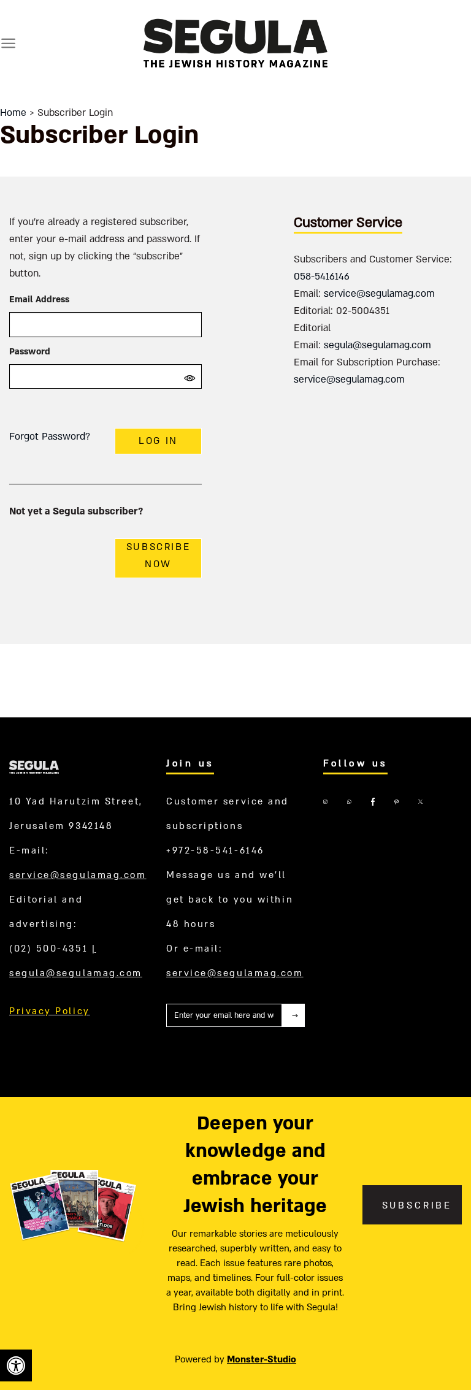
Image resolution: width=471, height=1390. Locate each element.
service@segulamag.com (379, 293)
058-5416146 (322, 276)
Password (29, 351)
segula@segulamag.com (377, 345)
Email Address (39, 299)
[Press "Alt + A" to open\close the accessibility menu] (16, 1365)
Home (13, 113)
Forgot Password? (49, 436)
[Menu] (8, 43)
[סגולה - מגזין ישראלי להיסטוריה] (235, 42)
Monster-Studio (261, 1359)
